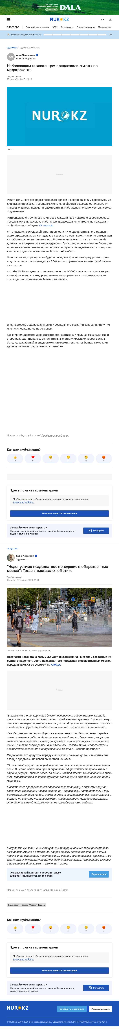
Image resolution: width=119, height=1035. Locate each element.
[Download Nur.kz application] (59, 7)
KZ (102, 19)
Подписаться (98, 874)
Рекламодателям (100, 1009)
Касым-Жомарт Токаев (33, 905)
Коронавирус (67, 27)
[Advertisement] (59, 174)
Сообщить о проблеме (72, 1009)
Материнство (104, 27)
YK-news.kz (46, 225)
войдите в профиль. (23, 502)
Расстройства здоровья (37, 27)
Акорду (55, 664)
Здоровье (13, 27)
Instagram (98, 530)
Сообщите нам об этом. (55, 435)
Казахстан (13, 905)
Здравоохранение (86, 27)
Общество (12, 549)
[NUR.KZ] (59, 19)
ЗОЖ (54, 27)
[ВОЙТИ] (110, 19)
